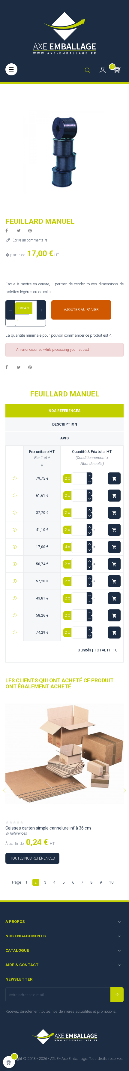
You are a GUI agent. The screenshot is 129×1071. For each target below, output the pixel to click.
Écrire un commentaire (30, 240)
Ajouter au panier (81, 310)
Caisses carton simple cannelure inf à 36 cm (48, 828)
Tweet (21, 231)
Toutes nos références (32, 858)
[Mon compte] (103, 69)
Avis (64, 438)
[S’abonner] (117, 994)
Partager (9, 231)
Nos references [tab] (64, 411)
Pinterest (32, 231)
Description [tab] (64, 424)
